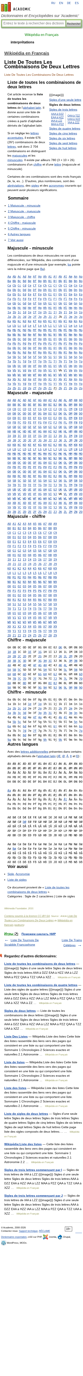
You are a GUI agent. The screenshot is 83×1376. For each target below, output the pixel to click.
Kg (40, 321)
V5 (34, 617)
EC (19, 418)
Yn (75, 383)
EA (9, 418)
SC (19, 480)
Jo (80, 316)
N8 (50, 582)
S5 (34, 604)
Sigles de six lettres (62, 138)
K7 (45, 568)
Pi (50, 343)
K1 (14, 568)
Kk (60, 321)
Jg (40, 316)
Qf (34, 348)
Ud (24, 366)
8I (50, 683)
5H (45, 669)
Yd (24, 383)
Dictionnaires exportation (14, 1237)
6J (55, 674)
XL (65, 503)
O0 (9, 586)
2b (14, 708)
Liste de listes (14, 1062)
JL (65, 440)
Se (29, 357)
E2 (19, 541)
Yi (50, 383)
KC (19, 445)
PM (70, 467)
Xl (65, 379)
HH (45, 431)
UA (9, 489)
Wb (14, 375)
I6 (40, 559)
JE (29, 440)
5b (14, 722)
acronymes (56, 185)
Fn (75, 299)
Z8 (50, 635)
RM (70, 476)
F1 (14, 546)
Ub (14, 366)
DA (9, 413)
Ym (70, 383)
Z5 (34, 635)
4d (24, 717)
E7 (45, 541)
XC (19, 503)
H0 (9, 555)
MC (19, 453)
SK (60, 480)
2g (40, 708)
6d (24, 726)
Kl (65, 321)
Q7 (45, 595)
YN (75, 507)
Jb (14, 316)
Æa (9, 790)
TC (19, 485)
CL (65, 409)
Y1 (14, 631)
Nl (65, 334)
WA (9, 498)
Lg (40, 325)
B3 (24, 528)
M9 (55, 577)
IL (65, 436)
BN (75, 404)
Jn (75, 316)
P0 (9, 590)
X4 (29, 626)
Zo (80, 388)
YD (24, 507)
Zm (70, 388)
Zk (60, 388)
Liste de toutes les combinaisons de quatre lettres (40, 985)
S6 (40, 604)
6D (24, 674)
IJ (55, 436)
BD (24, 404)
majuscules (19, 155)
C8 (50, 532)
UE (29, 489)
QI (50, 471)
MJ (55, 453)
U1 (14, 613)
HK (60, 431)
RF (34, 476)
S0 (9, 604)
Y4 (29, 631)
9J (55, 687)
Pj (55, 343)
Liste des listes (15, 1088)
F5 (34, 546)
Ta (9, 361)
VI (50, 494)
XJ (55, 503)
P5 (34, 590)
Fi (50, 299)
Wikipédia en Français (42, 35)
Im (70, 312)
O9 (55, 586)
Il (65, 312)
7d (24, 730)
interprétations (22, 42)
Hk (60, 308)
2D (24, 656)
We (29, 375)
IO (80, 436)
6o (80, 726)
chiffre (37, 164)
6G (40, 674)
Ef (34, 294)
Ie (29, 312)
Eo (80, 294)
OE (29, 462)
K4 (29, 568)
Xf (34, 379)
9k (60, 739)
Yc (19, 383)
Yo (80, 383)
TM (70, 485)
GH (45, 427)
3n (75, 713)
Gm (70, 303)
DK (60, 413)
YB (14, 507)
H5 (34, 555)
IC (19, 436)
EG (40, 418)
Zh (45, 388)
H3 (24, 555)
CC (19, 409)
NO (80, 458)
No (80, 334)
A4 (29, 523)
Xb (14, 379)
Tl (65, 361)
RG (40, 476)
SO (80, 480)
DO (80, 413)
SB (14, 480)
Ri (50, 352)
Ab (14, 276)
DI (50, 413)
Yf (34, 383)
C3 (24, 532)
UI (50, 489)
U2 (19, 613)
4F (34, 665)
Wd (24, 375)
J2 (19, 564)
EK (60, 418)
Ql (65, 348)
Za (9, 388)
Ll (65, 325)
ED (24, 418)
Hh (45, 308)
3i (50, 713)
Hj (55, 308)
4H (45, 665)
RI (50, 476)
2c (19, 708)
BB (14, 404)
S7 (45, 604)
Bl (65, 281)
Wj (55, 375)
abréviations (15, 185)
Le (29, 325)
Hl (65, 308)
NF (34, 458)
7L (65, 678)
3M (70, 660)
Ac (19, 276)
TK (60, 485)
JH (45, 440)
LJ (55, 449)
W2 (19, 622)
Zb (14, 388)
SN (75, 480)
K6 (40, 568)
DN (75, 413)
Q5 (34, 595)
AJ (55, 400)
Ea (9, 294)
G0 (9, 550)
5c (19, 722)
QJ (55, 471)
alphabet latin (32, 107)
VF (34, 494)
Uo (80, 366)
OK (60, 462)
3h (45, 713)
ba (69, 264)
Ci (50, 285)
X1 (14, 626)
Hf (34, 308)
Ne (29, 334)
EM (70, 418)
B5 (34, 528)
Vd (24, 370)
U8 (50, 613)
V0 (9, 617)
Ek (60, 294)
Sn (75, 357)
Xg (40, 379)
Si (50, 357)
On (75, 339)
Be (29, 281)
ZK (60, 512)
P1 (14, 590)
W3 (24, 622)
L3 (24, 573)
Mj (55, 330)
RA (9, 476)
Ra (9, 352)
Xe (29, 379)
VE (29, 494)
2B (14, 656)
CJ (55, 409)
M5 (34, 577)
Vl (65, 370)
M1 (14, 577)
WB (14, 498)
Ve (29, 370)
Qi (50, 348)
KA (9, 445)
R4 (29, 599)
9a (9, 739)
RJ (55, 476)
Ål (65, 799)
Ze (29, 388)
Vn (75, 370)
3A (9, 660)
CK (60, 409)
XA (9, 503)
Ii (50, 312)
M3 (24, 577)
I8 (50, 559)
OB (14, 462)
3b (14, 713)
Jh (45, 316)
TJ (55, 485)
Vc (19, 370)
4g (40, 717)
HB (14, 431)
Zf (34, 388)
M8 (50, 577)
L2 (19, 573)
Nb (14, 334)
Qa (9, 348)
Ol (65, 339)
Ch (45, 285)
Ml (65, 330)
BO (80, 404)
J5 (34, 564)
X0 (9, 626)
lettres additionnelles (34, 751)
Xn (75, 379)
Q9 (55, 595)
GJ (55, 427)
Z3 (24, 635)
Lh (45, 325)
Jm (70, 316)
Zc (19, 388)
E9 (55, 541)
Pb (14, 343)
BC (19, 404)
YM (70, 507)
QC (19, 471)
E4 (29, 541)
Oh (45, 339)
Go (80, 303)
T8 (50, 608)
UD (24, 489)
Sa (9, 357)
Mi (50, 330)
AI (50, 400)
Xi (50, 379)
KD (24, 445)
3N (75, 660)
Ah (45, 276)
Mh (45, 330)
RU (53, 3)
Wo (80, 375)
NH (45, 458)
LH (45, 449)
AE (29, 400)
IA (9, 436)
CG (40, 409)
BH (45, 404)
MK (60, 453)
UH (45, 489)
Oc (19, 339)
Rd (24, 352)
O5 (34, 586)
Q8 (50, 595)
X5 (34, 626)
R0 (9, 599)
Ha (9, 308)
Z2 (19, 635)
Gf (34, 303)
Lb (14, 325)
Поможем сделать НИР (38, 934)
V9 (55, 617)
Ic (19, 312)
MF (34, 453)
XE (29, 503)
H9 (55, 555)
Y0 (9, 631)
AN (75, 400)
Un (75, 366)
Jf (34, 316)
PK (60, 467)
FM (70, 422)
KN (75, 445)
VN (75, 494)
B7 (45, 528)
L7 (45, 573)
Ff (34, 299)
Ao (80, 276)
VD (24, 494)
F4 (29, 546)
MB (14, 453)
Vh (45, 370)
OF (34, 462)
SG (40, 480)
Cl (65, 285)
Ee (29, 294)
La (9, 325)
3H (45, 660)
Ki (50, 321)
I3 (24, 559)
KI (50, 445)
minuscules (15, 160)
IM (70, 436)
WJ (55, 498)
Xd (24, 379)
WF (34, 498)
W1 (14, 622)
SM (70, 480)
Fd (24, 299)
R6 (40, 599)
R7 (45, 599)
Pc (19, 343)
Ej (55, 294)
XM (70, 503)
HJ (55, 431)
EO (80, 418)
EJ (55, 418)
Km (70, 321)
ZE (29, 512)
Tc (19, 361)
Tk (60, 361)
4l (65, 717)
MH (45, 453)
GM (70, 427)
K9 (55, 568)
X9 (55, 626)
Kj (55, 321)
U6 (40, 613)
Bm (70, 281)
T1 (14, 608)
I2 (19, 559)
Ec (19, 294)
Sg (40, 357)
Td (24, 361)
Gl (65, 303)
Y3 (24, 631)
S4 (29, 604)
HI (50, 431)
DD (24, 413)
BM (70, 404)
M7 (45, 577)
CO (80, 409)
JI (50, 440)
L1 (14, 573)
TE (29, 485)
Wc (19, 375)
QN (75, 471)
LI (50, 449)
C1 (14, 532)
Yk (60, 383)
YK (60, 507)
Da (9, 290)
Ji (50, 316)
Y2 (19, 631)
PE (29, 467)
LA (9, 449)
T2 (19, 608)
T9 (55, 608)
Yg (40, 383)
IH (45, 436)
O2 (19, 586)
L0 (9, 573)
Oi (50, 339)
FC (19, 422)
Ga (9, 303)
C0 (9, 532)
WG (40, 498)
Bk (60, 281)
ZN (75, 512)
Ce (29, 285)
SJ (55, 480)
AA (9, 400)
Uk (60, 366)
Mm (70, 330)
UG (40, 489)
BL (65, 404)
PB (14, 467)
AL (65, 400)
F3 (24, 546)
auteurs (19, 925)
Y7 (45, 631)
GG (40, 427)
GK (60, 427)
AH (45, 400)
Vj (55, 370)
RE (29, 476)
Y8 (50, 631)
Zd (24, 388)
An (75, 276)
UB (14, 489)
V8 (50, 617)
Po (80, 343)
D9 (55, 537)
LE (29, 449)
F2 (19, 546)
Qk (60, 348)
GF (34, 427)
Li (50, 325)
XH (45, 503)
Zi (50, 388)
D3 (24, 537)
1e (29, 704)
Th (45, 361)
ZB (14, 512)
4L (65, 665)
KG (40, 445)
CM (70, 409)
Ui (50, 366)
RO (80, 476)
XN (75, 503)
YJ (55, 507)
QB (14, 471)
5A (9, 669)
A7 (45, 523)
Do (80, 290)
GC (19, 427)
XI (50, 503)
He (29, 308)
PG (40, 467)
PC (19, 467)
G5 (34, 550)
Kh (45, 321)
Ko (80, 321)
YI (50, 507)
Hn (75, 308)
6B (14, 674)
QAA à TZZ (73, 115)
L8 (50, 573)
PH (45, 467)
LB (14, 449)
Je (29, 316)
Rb (14, 352)
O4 (29, 586)
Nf (34, 334)
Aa (9, 276)
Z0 (9, 635)
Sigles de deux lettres (20, 1010)
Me (29, 330)
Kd (24, 321)
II (50, 436)
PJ (55, 467)
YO (80, 507)
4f (34, 717)
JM (70, 440)
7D (24, 678)
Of (34, 339)
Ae (29, 276)
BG (40, 404)
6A (9, 674)
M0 (9, 577)
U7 (45, 613)
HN (75, 431)
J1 (14, 564)
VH (45, 494)
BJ (55, 404)
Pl (65, 343)
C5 (34, 532)
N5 (34, 582)
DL (65, 413)
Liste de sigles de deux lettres (26, 1113)
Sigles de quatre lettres (64, 128)
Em (70, 294)
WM (70, 498)
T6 (40, 608)
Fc (19, 299)
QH (45, 471)
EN (61, 3)
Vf (34, 370)
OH (45, 462)
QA (9, 471)
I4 (29, 559)
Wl (65, 375)
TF (34, 485)
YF (34, 507)
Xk (60, 379)
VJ (55, 494)
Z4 (29, 635)
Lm (70, 325)
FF (34, 422)
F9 (55, 546)
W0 (9, 622)
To (80, 361)
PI (50, 467)
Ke (29, 321)
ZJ (55, 512)
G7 (45, 550)
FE (29, 422)
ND (24, 458)
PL (65, 467)
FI (50, 422)
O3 (24, 586)
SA (9, 480)
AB (14, 400)
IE (29, 436)
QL (65, 471)
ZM (70, 512)
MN (75, 453)
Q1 (14, 595)
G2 (19, 550)
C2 (19, 532)
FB (14, 422)
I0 (9, 559)
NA (9, 458)
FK (60, 422)
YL (65, 507)
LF (34, 449)
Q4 (29, 595)
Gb (14, 303)
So (80, 357)
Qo (80, 348)
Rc (19, 352)
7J (55, 678)
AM (70, 400)
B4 (29, 528)
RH (45, 476)
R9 (55, 599)
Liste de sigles (17, 879)
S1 (14, 604)
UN (75, 489)
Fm (70, 299)
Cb (14, 285)
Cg (40, 285)
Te (29, 361)
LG (40, 449)
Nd (24, 334)
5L (65, 669)
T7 (45, 608)
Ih (45, 312)
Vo (80, 370)
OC (19, 462)
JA (9, 440)
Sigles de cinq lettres (63, 133)
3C (19, 660)
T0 (9, 608)
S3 (24, 604)
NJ (55, 458)
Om (70, 339)
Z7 (45, 635)
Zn (75, 388)
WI (50, 498)
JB (14, 440)
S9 (55, 604)
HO (80, 431)
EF (34, 418)
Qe (29, 348)
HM (70, 431)
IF (34, 436)
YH (45, 507)
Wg (40, 375)
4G (40, 665)
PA (9, 467)
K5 (34, 568)
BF (34, 404)
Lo (80, 325)
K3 (24, 568)
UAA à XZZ (73, 119)
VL (65, 494)
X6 (40, 626)
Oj (55, 339)
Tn (75, 361)
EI (50, 418)
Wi (50, 375)
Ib (14, 312)
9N (75, 687)
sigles (35, 185)
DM (70, 413)
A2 (19, 523)
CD (24, 409)
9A (9, 687)
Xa (9, 379)
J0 (9, 564)
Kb (14, 321)
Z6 (40, 635)
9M (70, 687)
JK (60, 440)
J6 (40, 564)
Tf (34, 361)
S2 (19, 604)
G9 (55, 550)
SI (50, 480)
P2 (19, 590)
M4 (29, 577)
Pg (40, 343)
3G (40, 660)
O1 (14, 586)
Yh (45, 383)
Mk (60, 330)
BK (60, 404)
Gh (45, 303)
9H (45, 687)
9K (60, 687)
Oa (9, 339)
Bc (19, 281)
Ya (9, 383)
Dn (75, 290)
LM (70, 449)
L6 (40, 573)
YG (40, 507)
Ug (40, 366)
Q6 (40, 595)
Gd (24, 303)
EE (29, 418)
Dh (45, 290)
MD (24, 453)
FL (65, 422)
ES (77, 3)
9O (80, 687)
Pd (24, 343)
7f (34, 730)
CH (45, 409)
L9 (55, 573)
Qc (19, 348)
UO (80, 489)
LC (19, 449)
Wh (45, 375)
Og (40, 339)
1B (14, 652)
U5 (34, 613)
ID (24, 436)
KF (34, 445)
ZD (24, 512)
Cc (19, 285)
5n (75, 722)
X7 (45, 626)
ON (75, 462)
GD (24, 427)
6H (45, 674)
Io (80, 312)
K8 (50, 568)
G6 (40, 550)
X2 (19, 626)
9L (65, 687)
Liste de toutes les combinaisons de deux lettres (39, 963)
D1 (14, 537)
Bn (75, 281)
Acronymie (23, 874)
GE (29, 427)
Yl (65, 383)
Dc (19, 290)
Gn (75, 303)
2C (19, 656)
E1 (14, 541)
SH (45, 480)
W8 (50, 622)
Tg (40, 361)
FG (40, 422)
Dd (24, 290)
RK (60, 476)
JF (34, 440)
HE (29, 431)
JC (19, 440)
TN (75, 485)
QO (80, 471)
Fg (40, 299)
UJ (55, 489)
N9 (55, 582)
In (75, 312)
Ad (24, 276)
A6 (40, 523)
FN (75, 422)
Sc (19, 357)
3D (24, 660)
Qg (40, 348)
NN (75, 458)
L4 (29, 573)
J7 (45, 564)
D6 (40, 537)
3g (40, 713)
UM (70, 489)
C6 (40, 532)
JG (40, 440)
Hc (19, 308)
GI (50, 427)
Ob (14, 339)
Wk (60, 375)
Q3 (24, 595)
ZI (50, 512)
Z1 (14, 635)
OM (70, 462)
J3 (24, 564)
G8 (50, 550)
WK (60, 498)
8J (55, 683)
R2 (19, 599)
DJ (55, 413)
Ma (9, 330)
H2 (19, 555)
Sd (24, 357)
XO (80, 503)
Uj (55, 366)
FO (80, 422)
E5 (34, 541)
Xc (19, 379)
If (34, 312)
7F (34, 678)
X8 (50, 626)
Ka (9, 321)
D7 (45, 537)
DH (45, 413)
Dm (70, 290)
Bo (80, 281)
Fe (29, 299)
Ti (50, 361)
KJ (55, 445)
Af (34, 276)
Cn (75, 285)
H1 (14, 555)
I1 (14, 559)
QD (24, 471)
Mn (75, 330)
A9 (55, 523)
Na (9, 334)
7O (80, 678)
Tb (14, 361)
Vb (14, 370)
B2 (19, 528)
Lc (19, 325)
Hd (24, 308)
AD (24, 400)
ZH (45, 512)
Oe (29, 339)
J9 (55, 564)
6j (55, 726)
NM (70, 458)
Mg (40, 330)
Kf (34, 321)
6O (80, 674)
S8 (50, 604)
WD (24, 498)
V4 (29, 617)
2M (70, 656)
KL (65, 445)
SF (34, 480)
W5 (34, 622)
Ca (9, 285)
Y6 (40, 631)
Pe (29, 343)
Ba (42, 269)
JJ (55, 440)
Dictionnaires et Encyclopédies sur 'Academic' (40, 16)
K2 (19, 568)
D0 (9, 537)
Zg (40, 388)
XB (14, 503)
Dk (60, 290)
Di (50, 290)
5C (19, 669)
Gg (40, 303)
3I (50, 660)
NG (40, 458)
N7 (45, 582)
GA (9, 427)
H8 (50, 555)
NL (65, 458)
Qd (24, 348)
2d (24, 708)
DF (34, 413)
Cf (34, 285)
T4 (29, 608)
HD (24, 431)
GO (80, 427)
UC (19, 489)
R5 (34, 599)
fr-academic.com (16, 6)
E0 (9, 541)
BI (50, 404)
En (75, 294)
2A (9, 656)
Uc (19, 366)
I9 (55, 559)
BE (29, 404)
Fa (9, 299)
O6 (40, 586)
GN (75, 427)
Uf (34, 366)
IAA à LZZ (56, 120)
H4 (29, 555)
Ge (29, 303)
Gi (50, 303)
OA (9, 462)
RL (65, 476)
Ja (9, 316)
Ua (9, 366)
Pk (60, 343)
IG (40, 436)
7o (80, 730)
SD (24, 480)
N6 (40, 582)
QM (70, 471)
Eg (40, 294)
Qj (55, 348)
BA (9, 404)
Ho (80, 308)
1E (29, 652)
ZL (65, 512)
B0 (9, 528)
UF (34, 489)
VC (19, 494)
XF (34, 503)
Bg (40, 281)
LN (75, 449)
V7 (45, 617)
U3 (24, 613)
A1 (14, 523)
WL (65, 498)
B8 (50, 528)
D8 (50, 537)
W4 (29, 622)
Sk (60, 357)
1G (40, 652)
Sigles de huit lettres (62, 148)
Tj (55, 361)
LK (60, 449)
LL (65, 449)
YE (29, 507)
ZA (9, 512)
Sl (65, 357)
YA (9, 507)
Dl (65, 290)
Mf (34, 330)
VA (9, 494)
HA (9, 431)
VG (40, 494)
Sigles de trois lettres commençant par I (33, 1170)
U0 (9, 613)
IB (14, 436)
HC (19, 431)
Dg (40, 290)
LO (80, 449)
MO (80, 453)
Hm (70, 308)
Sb (14, 357)
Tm (70, 361)
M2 (19, 577)
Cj (55, 285)
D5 (34, 537)
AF (34, 400)
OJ (55, 462)
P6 (40, 590)
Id (24, 312)
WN (75, 498)
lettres (11, 146)
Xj (55, 379)
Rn (75, 352)
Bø (14, 848)
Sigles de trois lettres (63, 109)
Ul (65, 366)
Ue (29, 366)
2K (60, 656)
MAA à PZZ (57, 124)
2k (60, 708)
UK (60, 489)
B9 (55, 528)
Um (70, 366)
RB (14, 476)
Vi (50, 370)
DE (69, 3)
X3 (24, 626)
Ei (50, 294)
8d (24, 735)
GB (14, 427)
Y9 (55, 631)
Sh (45, 357)
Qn (75, 348)
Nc (19, 334)
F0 (9, 546)
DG (40, 413)
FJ (55, 422)
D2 (19, 537)
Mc (19, 330)
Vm (70, 370)
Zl (65, 388)
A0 (9, 523)
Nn (75, 334)
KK (60, 445)
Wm (70, 375)
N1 (14, 582)
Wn (75, 375)
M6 (40, 577)
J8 (50, 564)
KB (14, 445)
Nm (70, 334)
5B (14, 669)
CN (75, 409)
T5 (34, 608)
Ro (80, 352)
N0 (9, 582)
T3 (24, 608)
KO (80, 445)
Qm (70, 348)
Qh (45, 348)
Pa (9, 343)
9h (45, 739)
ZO (80, 512)
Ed (24, 294)
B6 (40, 528)
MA (9, 453)
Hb (14, 308)
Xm (70, 379)
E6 (40, 541)
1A (9, 652)
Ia (9, 312)
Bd (24, 281)
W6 (40, 622)
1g (40, 704)
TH (45, 485)
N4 (29, 582)
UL (65, 489)
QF (34, 471)
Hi (50, 308)
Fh (45, 299)
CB (14, 409)
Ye (29, 383)
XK (60, 503)
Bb (14, 281)
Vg (40, 370)
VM (70, 494)
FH (45, 422)
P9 (55, 590)
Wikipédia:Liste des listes (23, 1144)
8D (24, 683)
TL (65, 485)
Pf (34, 343)
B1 (14, 528)
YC (19, 507)
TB (14, 485)
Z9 (55, 635)
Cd (24, 285)
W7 (45, 622)
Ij (55, 312)
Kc (19, 321)
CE (29, 409)
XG (40, 503)
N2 (19, 582)
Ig (40, 312)
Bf (34, 281)
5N (75, 669)
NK (60, 458)
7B (14, 678)
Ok (60, 339)
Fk (60, 299)
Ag (40, 276)
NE (29, 458)
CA (9, 409)
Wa (9, 375)
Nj (55, 334)
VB (14, 494)
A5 (34, 523)
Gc (19, 303)
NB (14, 458)
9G (40, 687)
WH (45, 498)
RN (75, 476)
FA (9, 422)
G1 (14, 550)
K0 (9, 568)
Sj (55, 357)
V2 (19, 617)
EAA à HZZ (57, 117)
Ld (24, 325)
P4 (29, 590)
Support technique (28, 1231)
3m (70, 713)
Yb (14, 383)
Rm (70, 352)
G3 (24, 550)
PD (24, 467)
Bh (45, 281)
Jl (65, 316)
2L (65, 656)
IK (60, 436)
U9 (55, 613)
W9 (55, 622)
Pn (75, 343)
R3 (24, 599)
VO (80, 494)
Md (24, 330)
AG (40, 400)
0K (60, 647)
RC (19, 476)
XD (24, 503)
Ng (40, 334)
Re (29, 352)
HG (40, 431)
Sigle (10, 874)
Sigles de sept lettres (63, 143)
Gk (60, 303)
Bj (55, 281)
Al (65, 276)
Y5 (34, 631)
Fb (14, 299)
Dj (55, 290)
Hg (40, 308)
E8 (50, 541)
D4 (29, 537)
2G (40, 656)
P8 (50, 590)
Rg (40, 352)
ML (65, 453)
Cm (70, 285)
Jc (19, 316)
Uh (45, 366)
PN (75, 467)
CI (50, 409)
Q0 (9, 595)
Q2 (19, 595)
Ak (60, 276)
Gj (55, 303)
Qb (14, 348)
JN (75, 440)
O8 (50, 586)
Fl (65, 299)
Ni (50, 334)
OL (65, 462)
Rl (65, 352)
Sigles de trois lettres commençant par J (33, 1195)
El (65, 294)
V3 (24, 617)
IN (75, 436)
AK (60, 400)
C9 (55, 532)
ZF (34, 512)
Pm (70, 343)
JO (80, 440)
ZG (40, 512)
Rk (60, 352)
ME (29, 453)
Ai (50, 276)
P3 (24, 590)
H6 (40, 555)
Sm (70, 357)
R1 (14, 599)
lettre (57, 164)
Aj (55, 276)
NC (19, 458)
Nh (45, 334)
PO (80, 467)
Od (24, 339)
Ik (60, 312)
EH (45, 418)
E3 (24, 541)
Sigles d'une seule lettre (65, 99)
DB (14, 413)
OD (24, 462)
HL (65, 431)
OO (80, 462)
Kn (75, 321)
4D (24, 665)
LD (24, 449)
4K (60, 665)
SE (29, 480)
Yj (55, 383)
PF (34, 467)
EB (14, 418)
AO (80, 400)
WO (80, 498)
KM (70, 445)
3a (9, 713)
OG (40, 462)
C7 (45, 532)
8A (9, 683)
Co (80, 285)
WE (29, 498)
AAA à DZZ (57, 114)
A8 (50, 523)
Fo (80, 299)
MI (50, 453)
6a (9, 726)
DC (19, 413)
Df (34, 290)
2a (9, 708)
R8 (50, 599)
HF (34, 431)
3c (19, 713)
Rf (34, 352)
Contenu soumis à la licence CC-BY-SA (27, 916)
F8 (50, 546)
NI (50, 458)
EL (65, 418)
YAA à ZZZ (73, 122)
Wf (34, 375)
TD (24, 485)
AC (19, 400)
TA (9, 485)
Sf (34, 357)
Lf (34, 325)
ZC (19, 512)
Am (70, 276)
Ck (60, 285)
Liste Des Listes (16, 1036)
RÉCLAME (44, 1231)
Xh (45, 379)
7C (19, 678)
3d (24, 713)
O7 (45, 586)
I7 (45, 559)
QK (60, 471)
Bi (50, 281)
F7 (45, 546)
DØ (24, 822)
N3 (24, 582)
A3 (24, 523)
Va (9, 370)
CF (34, 409)
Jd (24, 316)
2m (70, 708)
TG (40, 485)
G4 (29, 550)
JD (24, 440)
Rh (45, 352)
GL (65, 427)
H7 (45, 555)
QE (29, 471)
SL (65, 480)
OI (50, 462)
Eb (14, 294)
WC (19, 498)
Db (14, 290)
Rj (55, 352)
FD (24, 422)
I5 (34, 559)
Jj (55, 316)
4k (60, 717)
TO (80, 485)
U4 (29, 613)
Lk (60, 325)
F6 (40, 546)
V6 (40, 617)
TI (50, 485)
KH (45, 445)
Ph (45, 343)
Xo (80, 379)
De (29, 290)
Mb (14, 330)
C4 (29, 532)
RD (24, 476)
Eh (45, 294)
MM (70, 453)
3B (14, 660)
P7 (45, 590)
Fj (55, 299)
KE (29, 445)
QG (40, 471)
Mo (80, 330)
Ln (75, 325)
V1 (14, 617)
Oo (80, 339)
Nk (60, 334)
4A (9, 665)
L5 (34, 573)
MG (40, 453)
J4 (29, 564)
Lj (55, 325)
